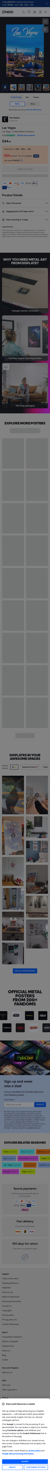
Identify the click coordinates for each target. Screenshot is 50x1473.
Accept (25, 1461)
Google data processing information (18, 1453)
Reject (12, 1467)
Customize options (36, 1467)
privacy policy (35, 1450)
